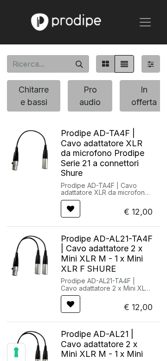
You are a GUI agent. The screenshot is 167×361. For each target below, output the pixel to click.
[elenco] (124, 64)
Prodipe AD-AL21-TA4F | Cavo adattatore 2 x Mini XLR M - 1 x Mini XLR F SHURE (107, 254)
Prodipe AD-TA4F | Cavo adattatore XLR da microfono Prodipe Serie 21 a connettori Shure (102, 153)
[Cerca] (79, 64)
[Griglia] (105, 64)
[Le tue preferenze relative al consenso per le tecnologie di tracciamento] (16, 352)
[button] (70, 209)
